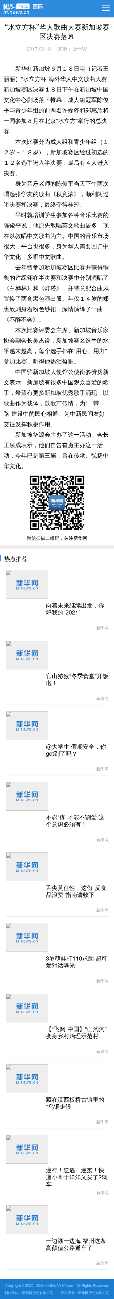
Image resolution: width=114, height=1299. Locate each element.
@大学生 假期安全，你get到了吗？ (76, 750)
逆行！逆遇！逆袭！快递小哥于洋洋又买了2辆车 (77, 1177)
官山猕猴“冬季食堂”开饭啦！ (77, 679)
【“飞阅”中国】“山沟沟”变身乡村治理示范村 (76, 1032)
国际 (38, 5)
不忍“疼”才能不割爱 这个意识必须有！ (75, 821)
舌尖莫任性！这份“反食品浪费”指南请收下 (76, 891)
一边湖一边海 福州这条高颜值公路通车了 (76, 1244)
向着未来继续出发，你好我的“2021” (75, 609)
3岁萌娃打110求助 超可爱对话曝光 (76, 962)
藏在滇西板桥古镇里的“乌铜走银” (75, 1103)
